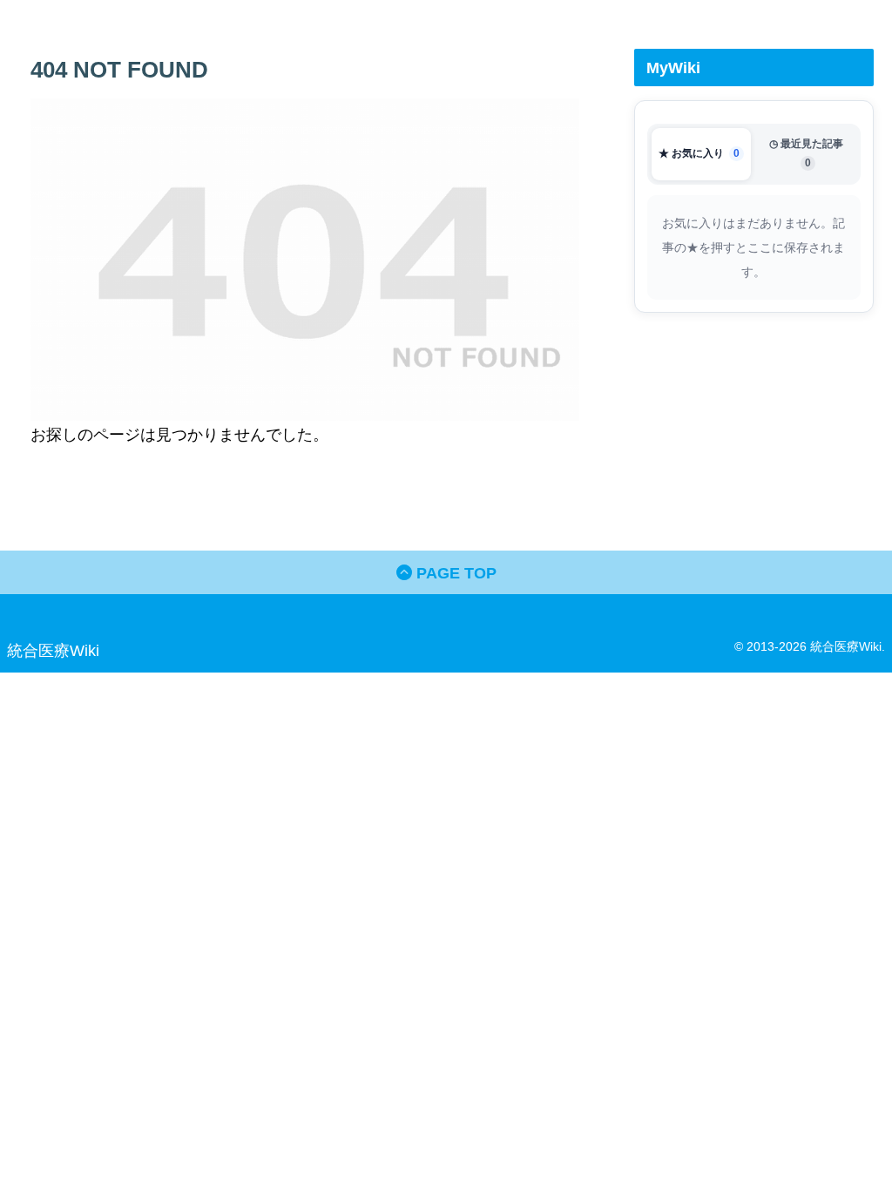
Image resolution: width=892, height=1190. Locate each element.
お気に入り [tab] (699, 153)
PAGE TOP (454, 573)
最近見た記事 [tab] (806, 153)
